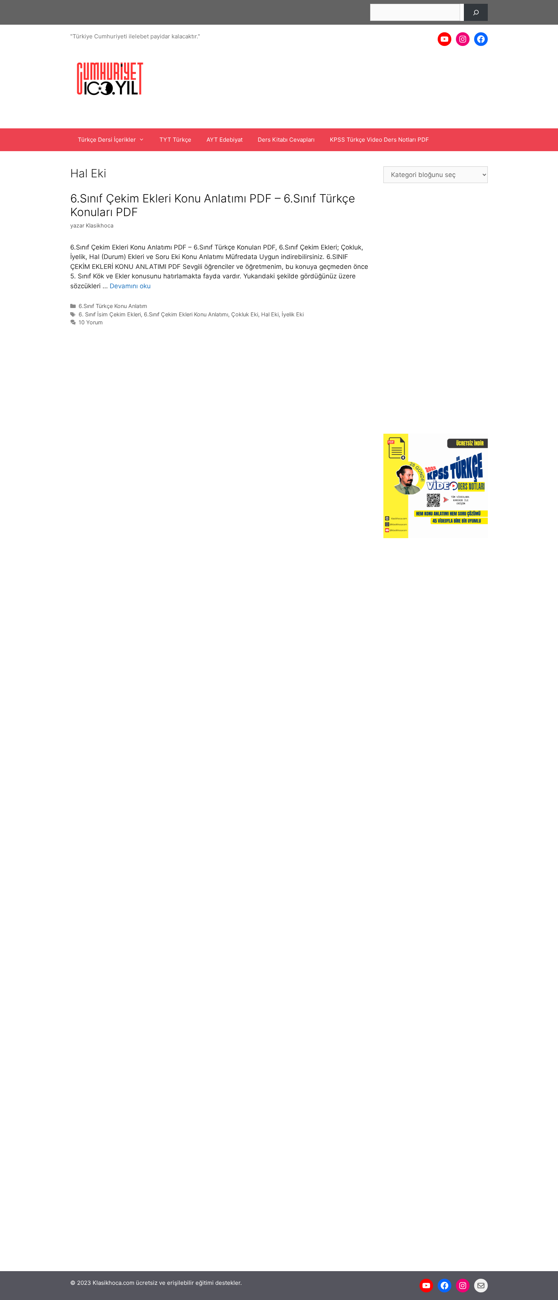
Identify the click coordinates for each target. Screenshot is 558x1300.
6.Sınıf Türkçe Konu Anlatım (113, 306)
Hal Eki (270, 314)
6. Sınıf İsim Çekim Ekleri (110, 314)
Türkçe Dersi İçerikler (107, 139)
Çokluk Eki (244, 314)
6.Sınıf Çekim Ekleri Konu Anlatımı (186, 314)
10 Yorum (91, 322)
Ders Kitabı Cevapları (286, 139)
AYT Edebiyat (224, 139)
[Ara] (476, 12)
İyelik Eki (293, 314)
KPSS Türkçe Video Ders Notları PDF (379, 139)
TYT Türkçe (175, 139)
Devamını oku (130, 286)
